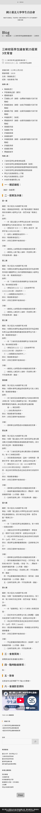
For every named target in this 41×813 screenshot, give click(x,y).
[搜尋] (35, 741)
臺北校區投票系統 (7, 759)
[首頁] (2, 36)
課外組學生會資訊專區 (9, 764)
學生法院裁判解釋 (7, 787)
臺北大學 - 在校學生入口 (9, 754)
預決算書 (5, 774)
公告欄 (4, 785)
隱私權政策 (29, 809)
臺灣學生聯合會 (7, 761)
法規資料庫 (5, 777)
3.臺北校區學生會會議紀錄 (10, 728)
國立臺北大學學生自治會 (20, 12)
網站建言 (36, 809)
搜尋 (3, 737)
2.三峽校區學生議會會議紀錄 (15, 60)
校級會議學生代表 (7, 779)
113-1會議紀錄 (10, 715)
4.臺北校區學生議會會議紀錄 (11, 730)
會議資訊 (5, 782)
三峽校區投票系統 (7, 756)
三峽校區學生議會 (25, 63)
